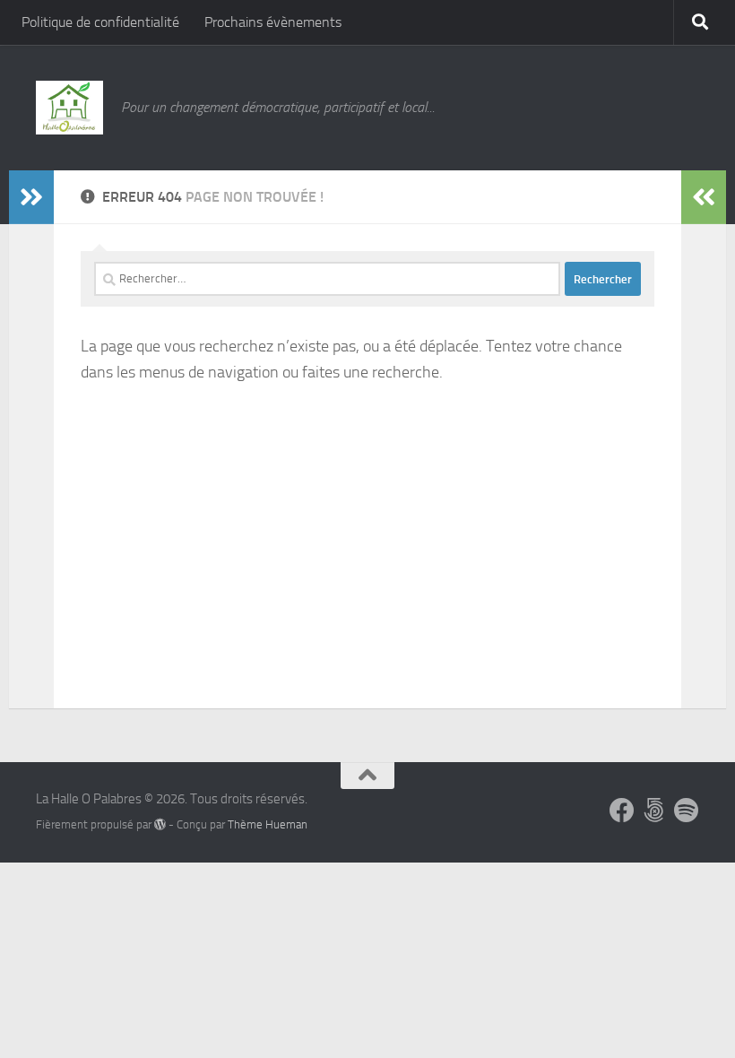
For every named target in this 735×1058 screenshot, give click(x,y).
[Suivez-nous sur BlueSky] (654, 810)
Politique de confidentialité (100, 21)
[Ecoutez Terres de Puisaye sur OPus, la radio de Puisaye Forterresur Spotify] (686, 810)
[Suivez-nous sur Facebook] (622, 810)
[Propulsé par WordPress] (160, 824)
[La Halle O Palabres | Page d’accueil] (69, 107)
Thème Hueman (267, 824)
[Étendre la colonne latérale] (31, 197)
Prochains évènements (273, 21)
